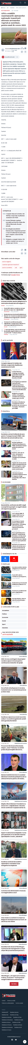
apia (21, 267)
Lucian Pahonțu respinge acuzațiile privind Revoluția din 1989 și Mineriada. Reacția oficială (15, 223)
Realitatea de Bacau (17, 1025)
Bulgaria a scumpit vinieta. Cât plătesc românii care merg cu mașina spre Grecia (15, 241)
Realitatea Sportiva (14, 1012)
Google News (15, 275)
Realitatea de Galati (19, 1019)
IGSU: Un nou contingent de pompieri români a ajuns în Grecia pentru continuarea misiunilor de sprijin (13, 661)
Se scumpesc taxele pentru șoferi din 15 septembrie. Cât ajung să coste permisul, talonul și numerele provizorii (19, 525)
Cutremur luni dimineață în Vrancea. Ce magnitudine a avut (13, 892)
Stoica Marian (23, 656)
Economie (6, 311)
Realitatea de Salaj (14, 1014)
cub (16, 267)
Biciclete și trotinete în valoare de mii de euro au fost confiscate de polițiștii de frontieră (19, 547)
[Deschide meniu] (25, 3)
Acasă (4, 7)
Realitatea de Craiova (6, 1030)
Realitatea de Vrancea (7, 1025)
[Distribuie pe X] (25, 51)
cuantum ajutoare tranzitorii (10, 264)
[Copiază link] (22, 48)
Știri (7, 7)
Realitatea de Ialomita (6, 1017)
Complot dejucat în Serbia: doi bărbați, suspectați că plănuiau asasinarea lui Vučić (15, 215)
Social (3, 305)
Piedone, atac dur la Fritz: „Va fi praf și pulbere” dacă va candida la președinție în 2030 (19, 456)
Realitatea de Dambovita (7, 1027)
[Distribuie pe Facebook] (25, 48)
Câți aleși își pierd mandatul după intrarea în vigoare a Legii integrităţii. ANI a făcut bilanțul (19, 476)
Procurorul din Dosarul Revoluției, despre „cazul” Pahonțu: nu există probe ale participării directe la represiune (12, 748)
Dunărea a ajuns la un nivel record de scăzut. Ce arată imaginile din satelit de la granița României (13, 719)
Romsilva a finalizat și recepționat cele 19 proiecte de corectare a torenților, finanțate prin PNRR (19, 405)
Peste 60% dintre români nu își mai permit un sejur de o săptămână (14, 309)
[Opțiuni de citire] (24, 1041)
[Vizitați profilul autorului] (2, 50)
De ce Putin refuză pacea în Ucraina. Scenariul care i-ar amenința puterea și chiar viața (13, 690)
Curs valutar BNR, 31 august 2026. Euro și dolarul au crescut (18, 515)
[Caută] (20, 3)
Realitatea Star (5, 1014)
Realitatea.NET (5, 1012)
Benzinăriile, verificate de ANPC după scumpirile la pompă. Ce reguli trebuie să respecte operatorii (13, 507)
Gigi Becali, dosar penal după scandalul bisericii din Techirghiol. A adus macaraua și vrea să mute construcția (19, 466)
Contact (3, 1000)
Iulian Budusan (23, 944)
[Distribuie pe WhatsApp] (22, 51)
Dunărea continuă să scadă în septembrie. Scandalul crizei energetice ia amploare (11, 863)
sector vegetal (6, 261)
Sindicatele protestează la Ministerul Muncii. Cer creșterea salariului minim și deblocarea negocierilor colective (15, 316)
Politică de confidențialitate (8, 1003)
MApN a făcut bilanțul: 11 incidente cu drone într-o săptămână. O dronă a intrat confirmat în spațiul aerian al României (13, 806)
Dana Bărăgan (23, 915)
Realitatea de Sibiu (17, 1017)
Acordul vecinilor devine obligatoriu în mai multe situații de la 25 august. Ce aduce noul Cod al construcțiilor (14, 303)
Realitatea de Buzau (6, 1022)
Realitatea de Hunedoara (7, 1019)
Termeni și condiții (11, 1000)
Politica (6, 334)
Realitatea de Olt (18, 1027)
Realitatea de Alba (16, 1022)
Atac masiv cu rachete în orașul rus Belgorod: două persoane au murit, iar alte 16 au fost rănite (14, 919)
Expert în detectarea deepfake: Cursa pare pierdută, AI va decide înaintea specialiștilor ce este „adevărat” (13, 834)
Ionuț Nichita (23, 685)
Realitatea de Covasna (18, 49)
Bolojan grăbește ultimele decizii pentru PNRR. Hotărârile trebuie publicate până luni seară (19, 446)
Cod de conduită (19, 1003)
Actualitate (12, 7)
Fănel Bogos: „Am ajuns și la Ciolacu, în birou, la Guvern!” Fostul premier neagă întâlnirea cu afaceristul (13, 977)
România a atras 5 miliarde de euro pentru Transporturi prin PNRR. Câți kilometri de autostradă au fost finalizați (13, 437)
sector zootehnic (7, 267)
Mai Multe (14, 984)
